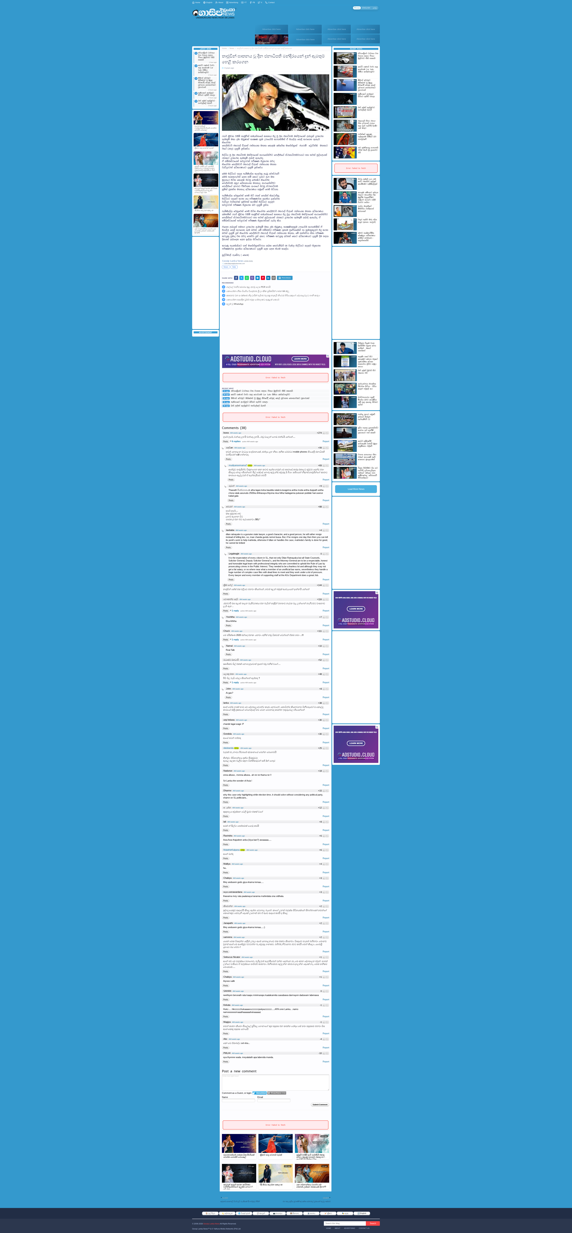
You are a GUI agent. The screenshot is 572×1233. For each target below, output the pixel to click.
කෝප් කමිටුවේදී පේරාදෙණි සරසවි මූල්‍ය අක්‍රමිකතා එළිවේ (367, 443)
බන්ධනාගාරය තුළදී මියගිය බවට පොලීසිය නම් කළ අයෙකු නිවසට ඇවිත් (368, 401)
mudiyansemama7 (238, 465)
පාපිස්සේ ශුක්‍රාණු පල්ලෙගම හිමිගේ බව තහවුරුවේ (367, 136)
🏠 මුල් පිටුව (210, 1213)
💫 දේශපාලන (227, 1213)
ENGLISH (366, 8)
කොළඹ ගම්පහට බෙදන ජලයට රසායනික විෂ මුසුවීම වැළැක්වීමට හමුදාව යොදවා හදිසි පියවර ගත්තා (368, 197)
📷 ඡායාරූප (277, 1213)
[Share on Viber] (252, 278)
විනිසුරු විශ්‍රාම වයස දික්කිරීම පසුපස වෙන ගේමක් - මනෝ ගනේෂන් (367, 347)
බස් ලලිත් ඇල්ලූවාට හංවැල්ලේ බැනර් (206, 102)
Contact (271, 2)
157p (236, 748)
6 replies (236, 441)
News (232, 48)
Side (234, 267)
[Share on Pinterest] (263, 278)
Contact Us (364, 1228)
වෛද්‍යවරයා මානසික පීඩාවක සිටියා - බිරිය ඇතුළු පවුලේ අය (367, 386)
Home (197, 2)
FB (253, 2)
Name (225, 1097)
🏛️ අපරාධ (311, 1213)
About (220, 2)
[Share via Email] (274, 278)
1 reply (235, 610)
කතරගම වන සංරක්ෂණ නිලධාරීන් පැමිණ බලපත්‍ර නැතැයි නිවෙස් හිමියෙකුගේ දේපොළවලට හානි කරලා (273, 295)
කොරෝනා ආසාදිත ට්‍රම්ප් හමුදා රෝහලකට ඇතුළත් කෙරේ (252, 299)
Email (260, 1097)
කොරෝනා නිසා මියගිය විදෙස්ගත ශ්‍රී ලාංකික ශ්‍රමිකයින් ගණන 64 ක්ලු (257, 291)
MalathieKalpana (231, 850)
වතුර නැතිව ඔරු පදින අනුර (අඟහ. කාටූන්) (367, 220)
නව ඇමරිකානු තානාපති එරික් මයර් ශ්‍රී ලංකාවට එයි (368, 150)
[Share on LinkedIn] (268, 278)
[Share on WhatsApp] (247, 278)
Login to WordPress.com (276, 1093)
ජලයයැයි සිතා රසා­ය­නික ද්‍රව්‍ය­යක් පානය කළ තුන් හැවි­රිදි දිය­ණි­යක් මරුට (367, 125)
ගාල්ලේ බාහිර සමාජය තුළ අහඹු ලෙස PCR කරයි (248, 287)
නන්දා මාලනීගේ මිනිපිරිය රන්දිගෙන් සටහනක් (366, 208)
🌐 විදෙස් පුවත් (244, 1213)
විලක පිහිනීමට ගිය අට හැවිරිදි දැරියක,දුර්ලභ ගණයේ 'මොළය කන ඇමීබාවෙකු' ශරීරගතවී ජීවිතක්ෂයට (368, 473)
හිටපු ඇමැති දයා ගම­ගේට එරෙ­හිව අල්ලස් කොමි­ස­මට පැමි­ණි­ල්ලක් (367, 181)
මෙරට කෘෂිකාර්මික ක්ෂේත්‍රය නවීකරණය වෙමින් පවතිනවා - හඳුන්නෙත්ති (366, 237)
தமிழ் (375, 8)
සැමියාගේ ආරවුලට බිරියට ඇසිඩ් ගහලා (206, 94)
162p (250, 465)
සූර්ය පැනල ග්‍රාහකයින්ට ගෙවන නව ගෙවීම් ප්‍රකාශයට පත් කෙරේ (368, 430)
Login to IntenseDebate (259, 1093)
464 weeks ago (235, 433)
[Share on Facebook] (236, 278)
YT (245, 2)
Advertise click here (271, 29)
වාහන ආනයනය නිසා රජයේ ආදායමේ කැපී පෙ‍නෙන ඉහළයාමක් (367, 457)
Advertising (233, 2)
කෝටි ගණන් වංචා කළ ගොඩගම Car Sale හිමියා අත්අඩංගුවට (206, 69)
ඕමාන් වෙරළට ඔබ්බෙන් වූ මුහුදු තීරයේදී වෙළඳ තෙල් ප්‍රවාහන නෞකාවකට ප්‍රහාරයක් (207, 82)
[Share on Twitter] (241, 278)
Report (326, 441)
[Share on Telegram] (257, 278)
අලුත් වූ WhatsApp (234, 304)
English (209, 2)
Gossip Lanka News (211, 1224)
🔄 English (362, 1213)
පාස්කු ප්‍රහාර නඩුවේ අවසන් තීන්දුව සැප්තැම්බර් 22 (366, 417)
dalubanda (228, 748)
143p (242, 850)
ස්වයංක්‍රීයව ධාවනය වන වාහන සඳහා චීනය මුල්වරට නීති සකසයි (206, 56)
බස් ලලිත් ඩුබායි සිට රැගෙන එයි (367, 371)
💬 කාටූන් (261, 1213)
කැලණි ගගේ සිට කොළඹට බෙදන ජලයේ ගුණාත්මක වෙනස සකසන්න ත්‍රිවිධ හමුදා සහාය (368, 361)
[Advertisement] (205, 283)
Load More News (356, 489)
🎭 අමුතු (345, 1213)
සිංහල (357, 8)
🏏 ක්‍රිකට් (328, 1213)
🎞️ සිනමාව (294, 1213)
